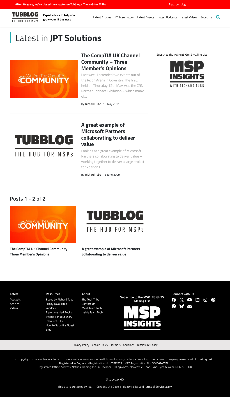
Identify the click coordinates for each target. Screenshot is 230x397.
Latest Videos (189, 17)
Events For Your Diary (59, 317)
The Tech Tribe (90, 299)
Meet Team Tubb (92, 308)
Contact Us (88, 304)
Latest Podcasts (167, 17)
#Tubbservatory (124, 17)
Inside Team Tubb (92, 312)
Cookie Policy (100, 345)
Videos (14, 308)
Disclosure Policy (147, 345)
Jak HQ (119, 379)
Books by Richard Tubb (59, 299)
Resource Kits (54, 321)
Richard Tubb (93, 104)
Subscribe (206, 17)
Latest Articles (102, 17)
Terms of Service (154, 387)
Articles (14, 304)
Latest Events (145, 17)
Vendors (51, 308)
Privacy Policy (80, 345)
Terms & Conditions (122, 345)
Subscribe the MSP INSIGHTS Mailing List (182, 55)
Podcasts (15, 299)
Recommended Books (59, 312)
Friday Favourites (56, 304)
